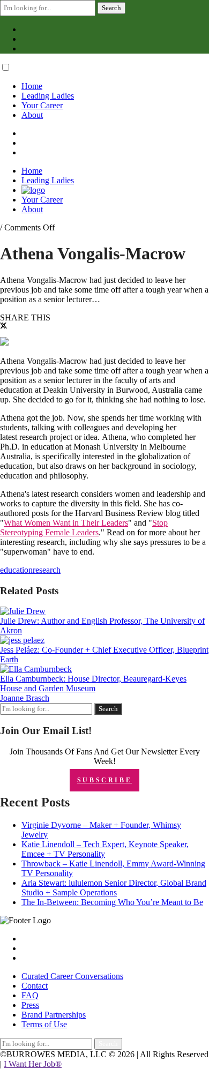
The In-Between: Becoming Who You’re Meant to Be (112, 902)
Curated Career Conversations (72, 976)
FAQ (30, 995)
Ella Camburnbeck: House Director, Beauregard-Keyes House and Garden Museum (93, 683)
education (16, 569)
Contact (34, 985)
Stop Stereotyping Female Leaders (84, 527)
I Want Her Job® (33, 1063)
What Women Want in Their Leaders (66, 522)
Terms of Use (44, 1024)
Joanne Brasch (24, 697)
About (32, 114)
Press (30, 1005)
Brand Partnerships (53, 1014)
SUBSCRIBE (104, 780)
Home (31, 86)
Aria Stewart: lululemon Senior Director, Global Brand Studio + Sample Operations (113, 887)
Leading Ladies (47, 95)
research (47, 569)
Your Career (42, 105)
